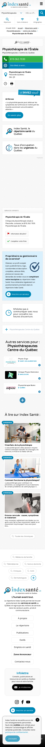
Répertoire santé (31, 28)
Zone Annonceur (22, 654)
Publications (22, 632)
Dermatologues (20, 578)
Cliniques (17, 571)
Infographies (37, 22)
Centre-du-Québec (29, 31)
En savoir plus (14, 115)
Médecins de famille (23, 557)
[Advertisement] (22, 182)
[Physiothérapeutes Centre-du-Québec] (22, 400)
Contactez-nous (22, 661)
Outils (22, 640)
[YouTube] (28, 702)
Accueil (20, 28)
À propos (22, 618)
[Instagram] (17, 702)
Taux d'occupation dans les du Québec (25, 148)
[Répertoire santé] (33, 577)
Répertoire (7, 22)
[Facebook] (22, 702)
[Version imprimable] (12, 83)
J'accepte (12, 738)
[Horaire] (5, 83)
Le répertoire (22, 625)
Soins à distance (22, 22)
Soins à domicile (34, 564)
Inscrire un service (20, 294)
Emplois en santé (22, 647)
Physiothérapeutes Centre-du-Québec (25, 329)
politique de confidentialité (16, 732)
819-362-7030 (17, 59)
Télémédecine (12, 564)
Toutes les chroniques (24, 536)
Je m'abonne (25, 687)
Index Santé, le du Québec (24, 131)
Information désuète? (18, 234)
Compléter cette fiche (19, 241)
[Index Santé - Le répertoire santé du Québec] (16, 5)
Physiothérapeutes (14, 31)
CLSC (32, 571)
